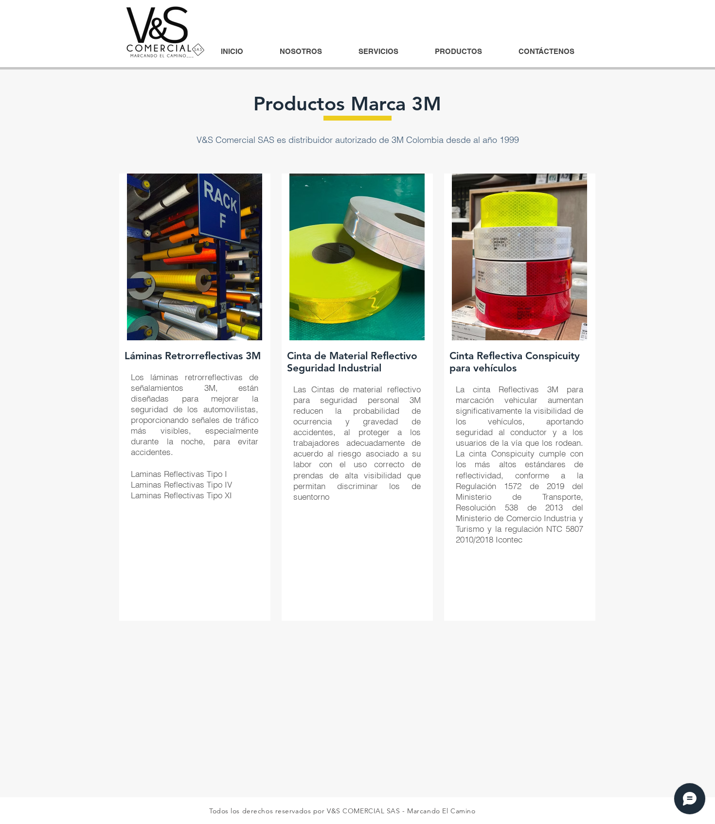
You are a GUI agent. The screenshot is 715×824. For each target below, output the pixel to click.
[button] (378, 51)
